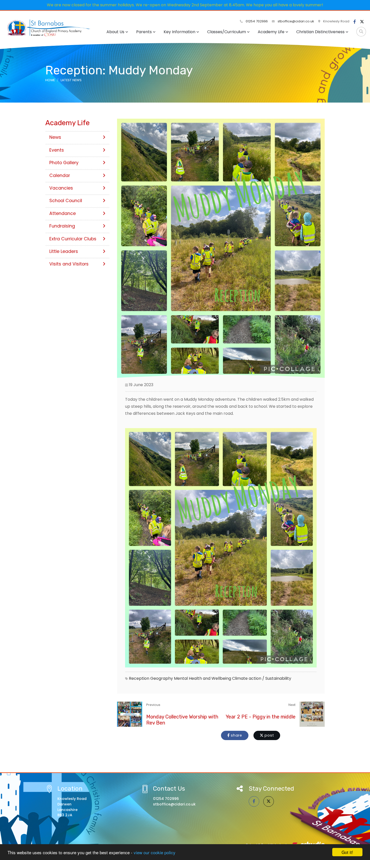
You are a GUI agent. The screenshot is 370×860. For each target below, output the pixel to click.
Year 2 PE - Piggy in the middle (260, 717)
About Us (115, 32)
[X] (362, 22)
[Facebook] (354, 22)
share (236, 735)
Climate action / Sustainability (261, 678)
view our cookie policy (154, 852)
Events (56, 150)
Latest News (71, 80)
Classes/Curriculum (226, 32)
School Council (65, 201)
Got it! (347, 852)
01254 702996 (256, 21)
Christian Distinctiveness (320, 32)
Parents (144, 32)
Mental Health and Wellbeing (202, 678)
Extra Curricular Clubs (72, 239)
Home (50, 80)
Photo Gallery (64, 163)
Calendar (59, 175)
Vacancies (61, 188)
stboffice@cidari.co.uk (296, 21)
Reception (139, 678)
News (55, 137)
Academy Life (271, 32)
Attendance (62, 213)
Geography (161, 678)
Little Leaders (63, 251)
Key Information (179, 32)
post (269, 735)
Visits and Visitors (69, 264)
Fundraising (62, 226)
